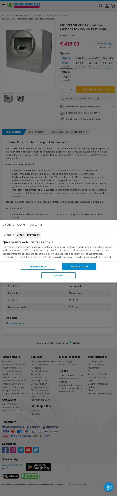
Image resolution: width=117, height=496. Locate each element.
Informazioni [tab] (33, 234)
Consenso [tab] (9, 234)
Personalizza (38, 266)
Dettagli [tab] (20, 234)
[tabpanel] (58, 249)
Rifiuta (58, 275)
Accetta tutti (79, 266)
